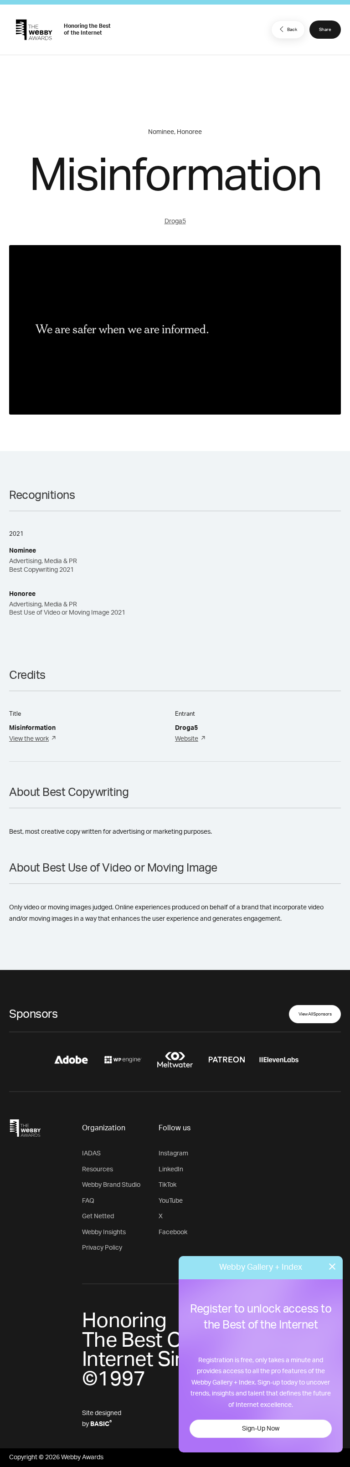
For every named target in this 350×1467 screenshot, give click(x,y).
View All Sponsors (315, 1014)
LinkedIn (171, 1169)
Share (325, 29)
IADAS (91, 1153)
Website (186, 739)
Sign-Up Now (260, 1429)
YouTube (171, 1201)
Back (292, 29)
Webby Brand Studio (111, 1185)
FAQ (88, 1201)
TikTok (167, 1185)
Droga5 (175, 221)
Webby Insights (104, 1232)
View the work (29, 739)
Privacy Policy (102, 1248)
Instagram (173, 1153)
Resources (97, 1169)
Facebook (173, 1232)
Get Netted (98, 1216)
